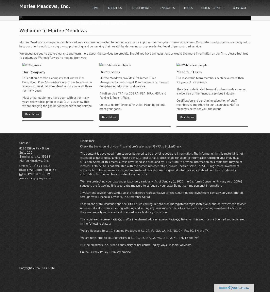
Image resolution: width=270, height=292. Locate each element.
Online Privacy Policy (94, 252)
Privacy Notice (121, 252)
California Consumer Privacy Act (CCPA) (216, 181)
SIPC (145, 197)
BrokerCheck (173, 146)
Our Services (109, 72)
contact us (30, 57)
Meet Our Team (189, 72)
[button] (115, 8)
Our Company (33, 72)
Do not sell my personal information (197, 185)
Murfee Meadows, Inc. (44, 6)
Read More (32, 114)
